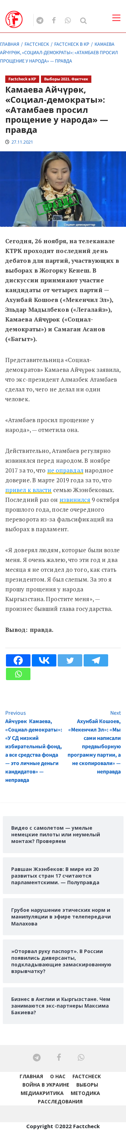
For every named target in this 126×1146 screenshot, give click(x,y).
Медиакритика (42, 1093)
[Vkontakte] (44, 660)
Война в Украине (45, 1084)
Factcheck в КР (22, 79)
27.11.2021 (22, 142)
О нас (57, 1076)
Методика (85, 1093)
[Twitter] (70, 660)
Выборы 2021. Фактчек (66, 79)
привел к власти (28, 490)
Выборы (87, 1084)
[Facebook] (18, 660)
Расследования (60, 1101)
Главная (31, 1076)
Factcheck (86, 1076)
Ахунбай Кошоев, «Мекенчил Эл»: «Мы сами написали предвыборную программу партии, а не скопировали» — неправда (94, 742)
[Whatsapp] (18, 674)
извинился (74, 500)
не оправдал (65, 470)
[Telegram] (96, 660)
